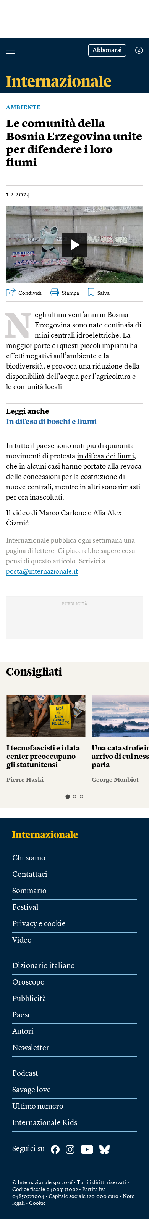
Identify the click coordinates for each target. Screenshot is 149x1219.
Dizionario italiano (43, 966)
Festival (25, 908)
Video (22, 940)
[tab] (67, 797)
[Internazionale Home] (47, 834)
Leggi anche (27, 411)
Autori (23, 1032)
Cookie (37, 1203)
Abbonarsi (107, 50)
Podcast (25, 1074)
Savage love (31, 1090)
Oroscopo (28, 982)
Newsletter (30, 1048)
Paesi (21, 1015)
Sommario (29, 891)
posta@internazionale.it (42, 571)
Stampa (70, 293)
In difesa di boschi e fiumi (51, 422)
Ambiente (23, 107)
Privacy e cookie (39, 924)
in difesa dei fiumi (105, 456)
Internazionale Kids (44, 1123)
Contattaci (29, 875)
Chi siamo (28, 858)
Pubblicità (29, 999)
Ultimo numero (37, 1107)
